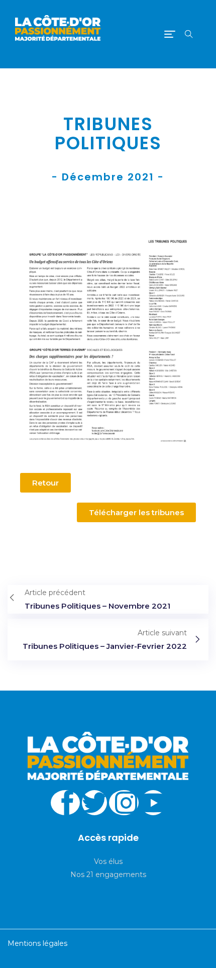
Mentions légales (37, 943)
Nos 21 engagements (108, 874)
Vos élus (108, 861)
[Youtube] (153, 802)
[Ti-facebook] (65, 802)
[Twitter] (94, 802)
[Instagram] (124, 802)
